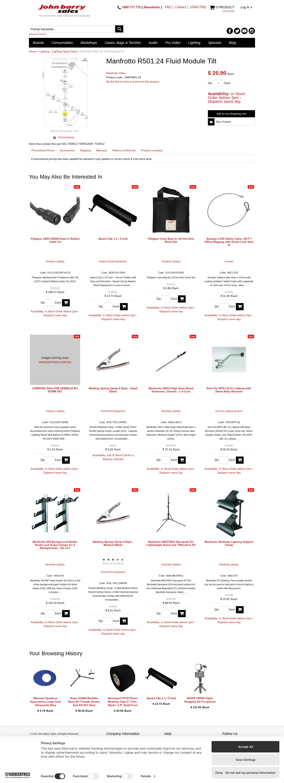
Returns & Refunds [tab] (124, 150)
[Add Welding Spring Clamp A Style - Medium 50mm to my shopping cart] (124, 621)
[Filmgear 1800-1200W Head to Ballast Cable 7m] (55, 210)
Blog (232, 43)
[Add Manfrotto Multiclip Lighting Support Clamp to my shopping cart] (240, 609)
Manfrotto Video (116, 73)
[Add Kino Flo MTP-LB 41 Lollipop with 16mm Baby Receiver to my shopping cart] (240, 460)
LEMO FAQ (198, 7)
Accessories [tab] (67, 150)
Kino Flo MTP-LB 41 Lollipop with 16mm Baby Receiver (229, 390)
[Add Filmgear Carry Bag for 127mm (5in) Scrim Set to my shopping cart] (182, 298)
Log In (247, 7)
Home (32, 51)
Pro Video (172, 43)
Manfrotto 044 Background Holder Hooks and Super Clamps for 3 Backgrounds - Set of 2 (55, 545)
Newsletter (152, 7)
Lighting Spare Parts (64, 51)
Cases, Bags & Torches (123, 43)
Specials (214, 43)
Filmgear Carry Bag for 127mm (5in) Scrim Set (171, 240)
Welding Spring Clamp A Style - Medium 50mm (113, 543)
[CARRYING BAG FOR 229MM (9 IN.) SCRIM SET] (55, 360)
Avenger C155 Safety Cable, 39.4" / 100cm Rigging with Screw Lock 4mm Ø (228, 241)
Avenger (228, 261)
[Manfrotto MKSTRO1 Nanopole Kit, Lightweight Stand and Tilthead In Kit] (171, 513)
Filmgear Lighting (55, 261)
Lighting (194, 43)
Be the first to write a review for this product (132, 81)
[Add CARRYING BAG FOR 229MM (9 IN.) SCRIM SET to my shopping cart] (66, 460)
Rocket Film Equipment (113, 411)
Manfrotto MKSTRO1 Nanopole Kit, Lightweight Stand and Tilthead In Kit (171, 543)
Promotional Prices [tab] (42, 150)
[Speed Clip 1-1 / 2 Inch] (113, 210)
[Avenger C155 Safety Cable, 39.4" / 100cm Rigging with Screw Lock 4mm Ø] (229, 210)
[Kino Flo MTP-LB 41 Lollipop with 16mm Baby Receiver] (229, 360)
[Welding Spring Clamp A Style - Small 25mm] (113, 360)
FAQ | (169, 7)
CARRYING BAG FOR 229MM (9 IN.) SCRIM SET (55, 390)
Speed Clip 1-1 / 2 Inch (113, 238)
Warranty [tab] (101, 150)
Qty (210, 82)
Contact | (181, 7)
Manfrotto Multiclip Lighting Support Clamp (229, 543)
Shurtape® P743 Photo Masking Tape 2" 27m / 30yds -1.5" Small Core (123, 702)
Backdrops (89, 43)
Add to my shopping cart (231, 113)
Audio (153, 43)
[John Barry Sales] (64, 11)
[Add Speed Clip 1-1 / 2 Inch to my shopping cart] (124, 306)
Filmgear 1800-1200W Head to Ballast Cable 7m (55, 240)
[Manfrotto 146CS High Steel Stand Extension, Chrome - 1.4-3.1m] (171, 360)
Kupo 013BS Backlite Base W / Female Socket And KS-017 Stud (84, 702)
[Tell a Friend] (211, 121)
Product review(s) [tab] (151, 150)
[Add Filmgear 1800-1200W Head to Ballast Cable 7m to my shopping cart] (66, 302)
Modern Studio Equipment (113, 261)
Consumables (62, 43)
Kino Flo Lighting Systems (229, 411)
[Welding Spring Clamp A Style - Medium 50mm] (113, 513)
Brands (38, 43)
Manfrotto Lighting (171, 411)
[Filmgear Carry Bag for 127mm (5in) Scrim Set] (171, 210)
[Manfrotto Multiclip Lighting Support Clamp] (229, 513)
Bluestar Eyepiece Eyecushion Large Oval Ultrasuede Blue (45, 702)
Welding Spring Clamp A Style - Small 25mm (113, 390)
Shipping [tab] (85, 150)
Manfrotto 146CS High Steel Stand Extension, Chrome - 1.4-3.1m (171, 390)
